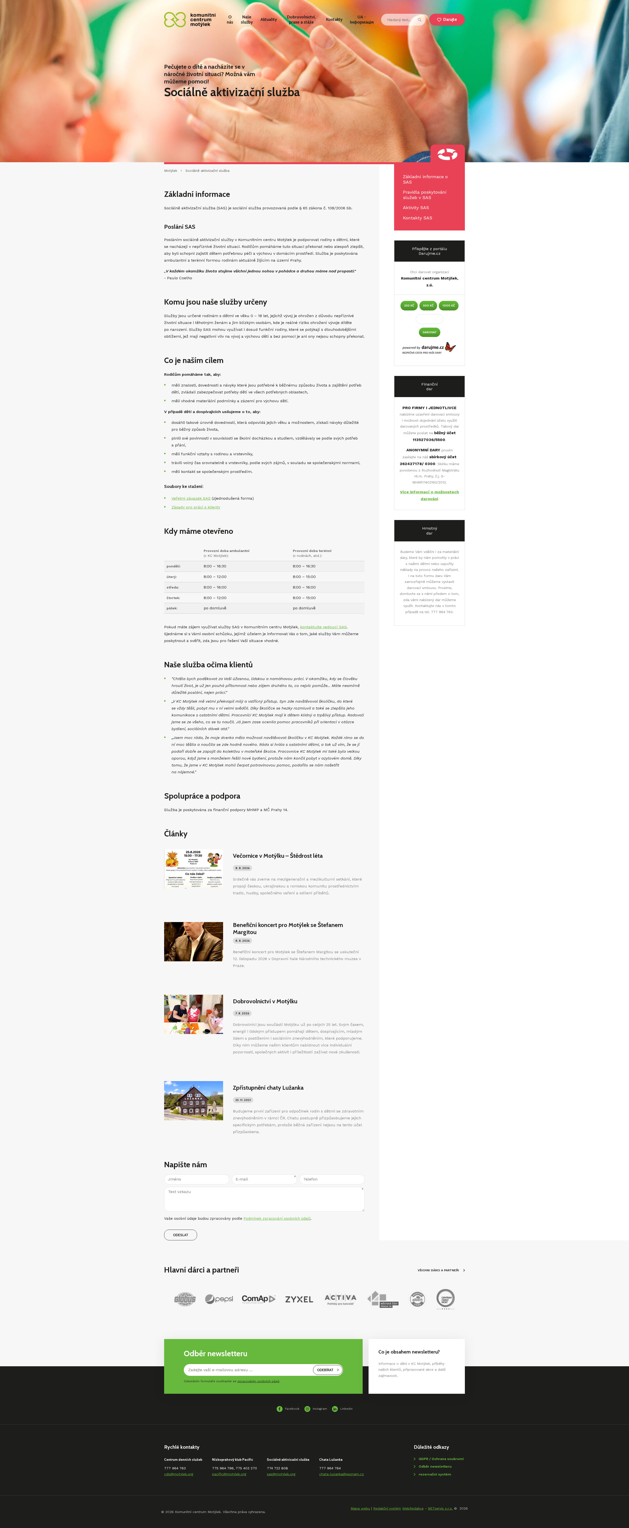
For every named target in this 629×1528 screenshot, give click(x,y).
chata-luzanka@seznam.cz (341, 1474)
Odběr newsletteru (435, 1466)
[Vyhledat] (420, 20)
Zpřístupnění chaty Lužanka (268, 1087)
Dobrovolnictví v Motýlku (265, 1001)
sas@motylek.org (281, 1474)
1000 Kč (449, 305)
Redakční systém (387, 1508)
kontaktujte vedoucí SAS (323, 627)
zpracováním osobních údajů (258, 1381)
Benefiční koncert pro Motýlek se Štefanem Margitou (288, 929)
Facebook (292, 1408)
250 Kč (409, 305)
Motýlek (170, 171)
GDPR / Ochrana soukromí (441, 1459)
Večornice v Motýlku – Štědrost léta (278, 855)
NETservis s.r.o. (440, 1508)
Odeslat (180, 1235)
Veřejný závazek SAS (191, 498)
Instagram (320, 1408)
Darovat (430, 332)
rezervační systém (435, 1474)
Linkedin (346, 1408)
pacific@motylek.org (229, 1474)
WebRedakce (413, 1508)
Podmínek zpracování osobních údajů (277, 1218)
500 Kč (428, 305)
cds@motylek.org (178, 1474)
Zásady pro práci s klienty (196, 507)
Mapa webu (360, 1508)
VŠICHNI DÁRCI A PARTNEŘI (438, 1270)
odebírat (325, 1370)
